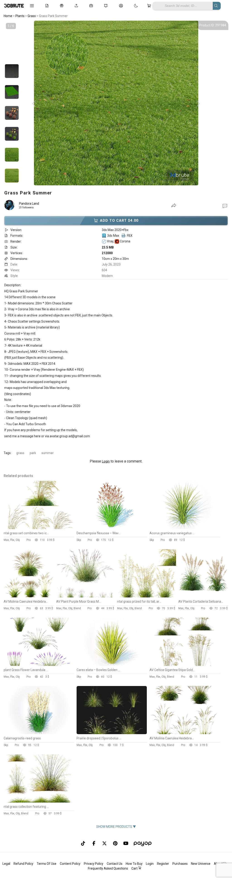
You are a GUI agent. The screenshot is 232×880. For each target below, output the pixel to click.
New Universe (200, 863)
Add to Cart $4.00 (119, 220)
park (33, 453)
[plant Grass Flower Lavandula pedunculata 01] (39, 664)
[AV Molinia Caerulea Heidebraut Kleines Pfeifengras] (185, 733)
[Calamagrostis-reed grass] (39, 733)
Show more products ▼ (116, 826)
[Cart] (150, 6)
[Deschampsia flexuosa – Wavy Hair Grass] (112, 528)
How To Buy (134, 863)
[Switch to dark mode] (131, 6)
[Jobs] (92, 6)
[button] (225, 205)
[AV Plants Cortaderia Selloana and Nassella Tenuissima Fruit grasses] (203, 596)
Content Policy (70, 863)
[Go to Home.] (13, 6)
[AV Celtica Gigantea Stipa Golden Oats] (185, 664)
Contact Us (114, 863)
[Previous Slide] (34, 104)
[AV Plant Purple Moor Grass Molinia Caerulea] (85, 596)
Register (163, 863)
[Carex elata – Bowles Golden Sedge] (112, 664)
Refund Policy (23, 863)
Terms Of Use (46, 863)
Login (106, 461)
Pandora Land (29, 203)
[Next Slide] (198, 104)
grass (20, 453)
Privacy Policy (93, 863)
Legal (6, 863)
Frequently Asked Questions (108, 868)
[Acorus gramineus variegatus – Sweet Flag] (185, 528)
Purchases (180, 863)
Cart (134, 868)
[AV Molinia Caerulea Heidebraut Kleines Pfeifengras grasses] (29, 596)
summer (47, 453)
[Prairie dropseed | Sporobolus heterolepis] (112, 733)
